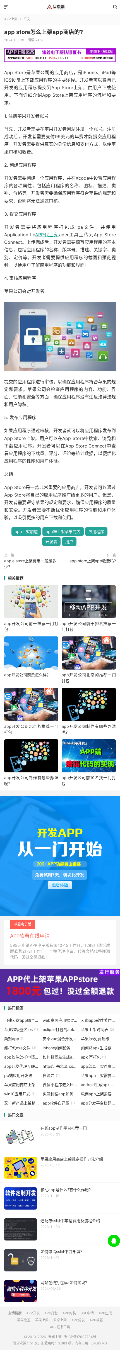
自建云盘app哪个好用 (21, 1020)
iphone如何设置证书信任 (60, 1047)
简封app (14, 1038)
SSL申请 (87, 1313)
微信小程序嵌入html (60, 1084)
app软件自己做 (59, 1103)
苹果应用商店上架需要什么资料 (21, 1084)
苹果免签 (23, 1320)
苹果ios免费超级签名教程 (98, 1038)
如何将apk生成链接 (98, 1047)
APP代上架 (47, 234)
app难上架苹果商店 (63, 531)
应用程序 (96, 531)
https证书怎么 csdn (60, 1066)
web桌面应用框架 (60, 1020)
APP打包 (51, 1313)
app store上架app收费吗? (92, 560)
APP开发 (33, 1313)
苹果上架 (42, 1320)
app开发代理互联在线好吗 (21, 1066)
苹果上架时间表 (97, 1029)
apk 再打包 (93, 1057)
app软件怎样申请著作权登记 (21, 1057)
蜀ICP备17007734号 (80, 1337)
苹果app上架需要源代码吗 (98, 1075)
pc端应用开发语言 (21, 1075)
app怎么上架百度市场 (98, 1066)
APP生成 (105, 1313)
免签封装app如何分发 (60, 1093)
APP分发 (78, 1320)
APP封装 (69, 1313)
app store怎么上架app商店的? (43, 32)
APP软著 (96, 1320)
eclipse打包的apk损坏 (60, 1029)
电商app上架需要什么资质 (98, 1093)
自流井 (51, 1075)
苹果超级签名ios (21, 1029)
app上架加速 (26, 531)
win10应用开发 (19, 1093)
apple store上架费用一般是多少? (30, 563)
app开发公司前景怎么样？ (27, 674)
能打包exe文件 (20, 1047)
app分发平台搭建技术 (98, 1103)
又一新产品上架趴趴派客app (21, 1103)
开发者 (51, 541)
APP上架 (11, 19)
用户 (69, 541)
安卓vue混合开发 (60, 1038)
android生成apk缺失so (98, 1084)
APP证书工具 (60, 1327)
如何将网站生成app (60, 1057)
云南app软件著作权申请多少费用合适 (98, 1020)
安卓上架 (60, 7)
